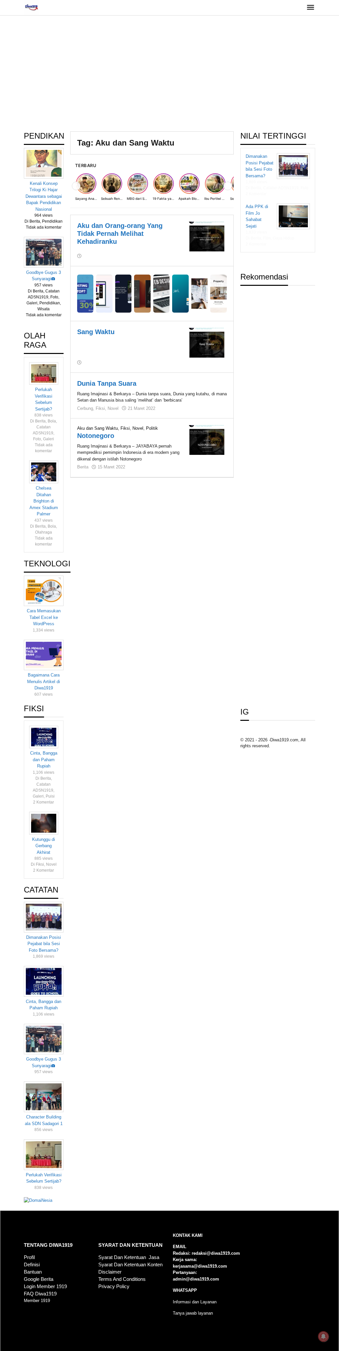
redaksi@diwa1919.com (216, 1253)
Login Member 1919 (45, 1286)
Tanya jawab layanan (193, 1313)
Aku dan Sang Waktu (97, 428)
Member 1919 (37, 1300)
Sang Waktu (96, 331)
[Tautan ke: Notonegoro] (207, 439)
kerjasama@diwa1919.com (200, 1266)
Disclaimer (109, 1272)
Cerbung (85, 408)
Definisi (32, 1264)
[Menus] (310, 7)
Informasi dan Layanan (195, 1301)
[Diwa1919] (31, 7)
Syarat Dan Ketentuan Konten (130, 1264)
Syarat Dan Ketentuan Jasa (128, 1257)
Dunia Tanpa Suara (106, 383)
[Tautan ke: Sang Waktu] (207, 342)
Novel (113, 408)
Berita (82, 466)
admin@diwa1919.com (196, 1279)
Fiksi (100, 408)
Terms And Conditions (122, 1279)
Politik (152, 428)
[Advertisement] (169, 78)
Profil (29, 1257)
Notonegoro (95, 435)
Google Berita (38, 1279)
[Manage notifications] (323, 1336)
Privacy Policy (113, 1286)
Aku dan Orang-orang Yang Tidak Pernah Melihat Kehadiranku (120, 233)
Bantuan (33, 1272)
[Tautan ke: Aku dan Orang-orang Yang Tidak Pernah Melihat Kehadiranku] (207, 236)
